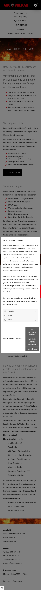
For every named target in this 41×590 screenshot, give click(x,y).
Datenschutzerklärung (8, 338)
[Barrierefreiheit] (36, 5)
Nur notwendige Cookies (32, 332)
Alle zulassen (32, 349)
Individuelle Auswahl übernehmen (32, 342)
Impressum (19, 338)
